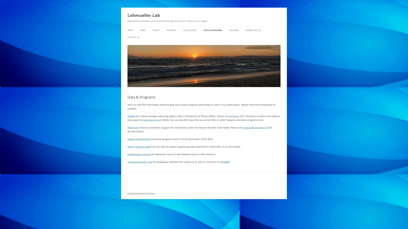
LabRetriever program (139, 154)
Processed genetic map (139, 161)
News (130, 30)
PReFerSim (133, 127)
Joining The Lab (253, 30)
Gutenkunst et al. (152, 119)
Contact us (133, 37)
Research (171, 30)
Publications (190, 30)
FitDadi (131, 116)
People (156, 30)
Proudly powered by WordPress (141, 193)
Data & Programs (213, 30)
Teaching (234, 30)
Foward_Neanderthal (138, 139)
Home (143, 30)
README (225, 161)
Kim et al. (234, 116)
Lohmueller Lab (143, 15)
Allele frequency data (138, 146)
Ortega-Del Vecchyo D (254, 127)
